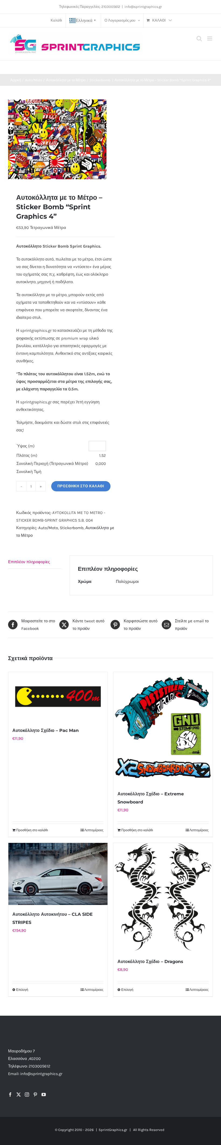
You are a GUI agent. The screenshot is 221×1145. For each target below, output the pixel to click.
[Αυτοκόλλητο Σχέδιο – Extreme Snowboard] (163, 728)
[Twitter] (18, 1094)
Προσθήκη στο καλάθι (80, 486)
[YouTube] (44, 1094)
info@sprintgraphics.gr (143, 7)
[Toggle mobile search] (199, 38)
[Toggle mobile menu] (210, 38)
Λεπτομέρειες (93, 830)
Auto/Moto (48, 527)
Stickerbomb (72, 527)
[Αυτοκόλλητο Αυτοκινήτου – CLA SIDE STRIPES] (58, 874)
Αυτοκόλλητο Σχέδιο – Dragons (150, 961)
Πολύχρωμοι (127, 581)
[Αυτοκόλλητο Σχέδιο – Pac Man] (58, 696)
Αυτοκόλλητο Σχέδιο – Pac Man (45, 730)
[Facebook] (10, 1094)
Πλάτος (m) (26, 455)
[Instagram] (27, 1094)
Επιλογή (22, 990)
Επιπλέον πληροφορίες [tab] (29, 561)
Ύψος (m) (25, 446)
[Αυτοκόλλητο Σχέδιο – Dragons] (163, 897)
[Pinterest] (35, 1094)
